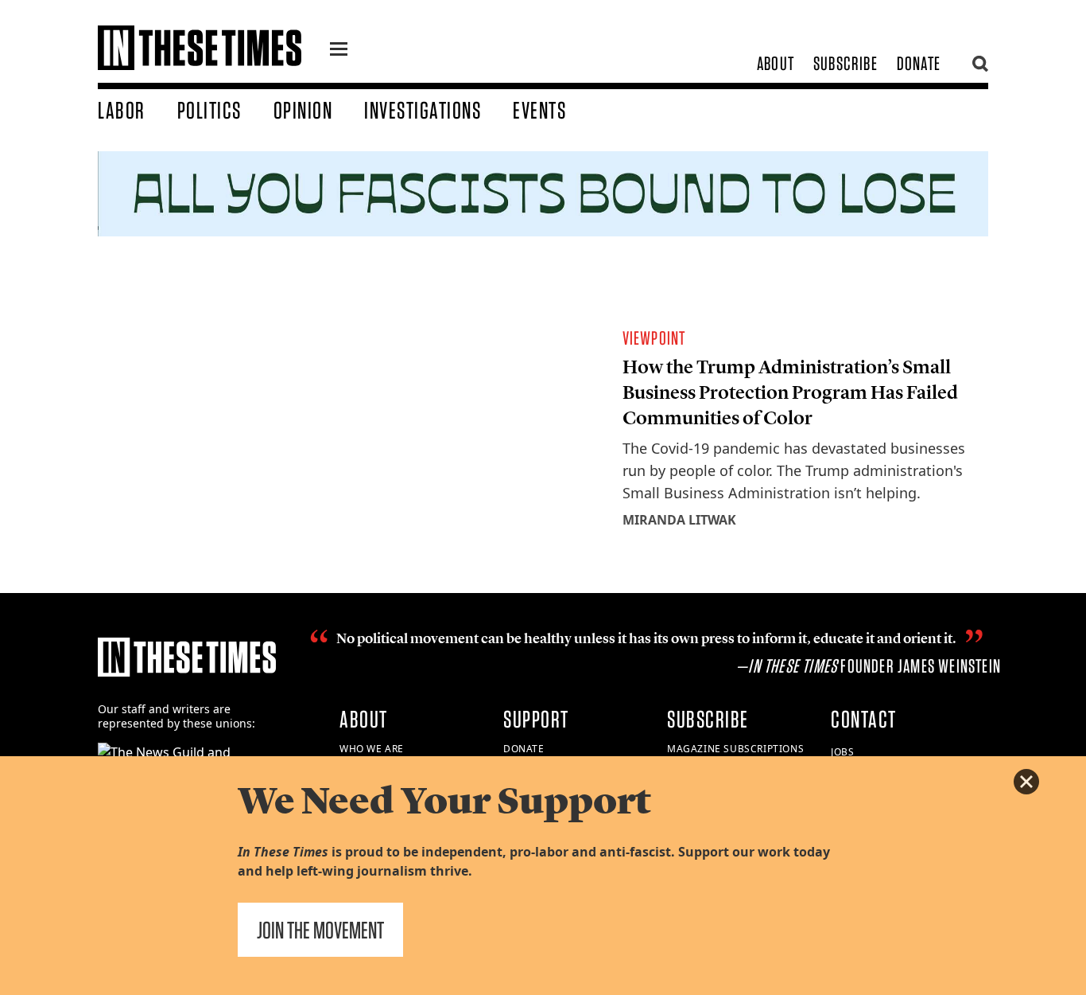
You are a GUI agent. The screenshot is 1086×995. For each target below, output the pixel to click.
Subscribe (845, 63)
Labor (121, 110)
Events (539, 110)
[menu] (338, 51)
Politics (209, 110)
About (775, 63)
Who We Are (371, 748)
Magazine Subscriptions (735, 748)
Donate (919, 63)
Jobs (842, 752)
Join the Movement (320, 929)
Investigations (422, 110)
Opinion (303, 110)
